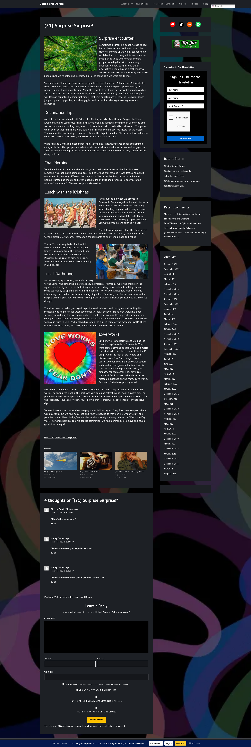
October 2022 (170, 344)
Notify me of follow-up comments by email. (96, 700)
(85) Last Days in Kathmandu (177, 171)
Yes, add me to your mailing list (97, 690)
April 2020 (169, 428)
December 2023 (171, 289)
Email (101, 658)
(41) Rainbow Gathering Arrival (187, 214)
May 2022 (168, 368)
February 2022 (170, 383)
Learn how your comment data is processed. (103, 725)
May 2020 (168, 423)
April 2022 (169, 373)
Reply (53, 523)
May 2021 (168, 403)
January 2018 (170, 453)
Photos (194, 3)
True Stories (142, 3)
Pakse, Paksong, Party (174, 176)
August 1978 (170, 473)
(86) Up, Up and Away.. (174, 166)
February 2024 (170, 284)
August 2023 (170, 309)
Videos (182, 3)
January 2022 (170, 388)
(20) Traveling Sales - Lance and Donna (73, 596)
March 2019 (169, 443)
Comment (50, 618)
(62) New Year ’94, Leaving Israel (129, 471)
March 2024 (169, 279)
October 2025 (170, 264)
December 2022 (171, 334)
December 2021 (171, 393)
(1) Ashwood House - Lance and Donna (182, 232)
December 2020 (171, 408)
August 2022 (170, 353)
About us (125, 3)
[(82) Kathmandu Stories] (96, 461)
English (218, 6)
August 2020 (170, 418)
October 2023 (170, 299)
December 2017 (171, 458)
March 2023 (169, 319)
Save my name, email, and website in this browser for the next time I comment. (96, 684)
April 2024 (169, 274)
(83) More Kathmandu (174, 185)
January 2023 (170, 328)
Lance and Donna (52, 4)
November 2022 (171, 339)
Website (49, 671)
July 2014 (168, 468)
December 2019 (171, 438)
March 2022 (169, 378)
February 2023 (170, 324)
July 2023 (168, 314)
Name (48, 658)
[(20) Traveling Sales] (60, 461)
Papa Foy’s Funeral (186, 228)
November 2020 (171, 413)
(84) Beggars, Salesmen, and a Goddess (182, 181)
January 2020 (170, 433)
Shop (205, 3)
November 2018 (171, 448)
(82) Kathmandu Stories (90, 471)
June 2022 (168, 363)
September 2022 (172, 349)
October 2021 (170, 398)
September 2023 (172, 304)
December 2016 (171, 463)
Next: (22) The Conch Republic (60, 437)
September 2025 (172, 269)
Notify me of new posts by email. (96, 711)
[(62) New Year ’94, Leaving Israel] (131, 461)
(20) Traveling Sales (53, 471)
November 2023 (171, 294)
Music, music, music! (164, 3)
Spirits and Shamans (179, 218)
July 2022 (168, 359)
